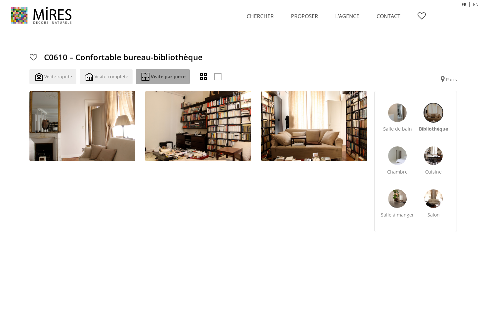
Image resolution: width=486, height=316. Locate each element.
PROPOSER (304, 16)
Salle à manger (397, 215)
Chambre (397, 172)
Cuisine (433, 172)
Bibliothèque (433, 129)
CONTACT (388, 16)
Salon (433, 215)
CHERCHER (260, 16)
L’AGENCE (347, 16)
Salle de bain (397, 129)
